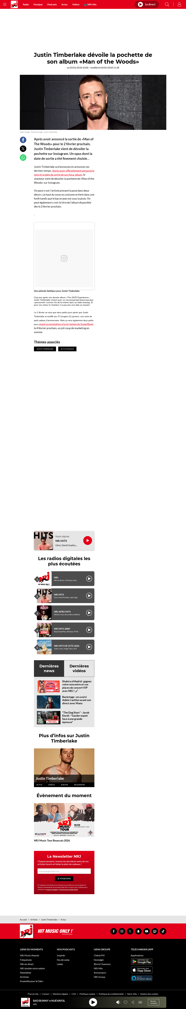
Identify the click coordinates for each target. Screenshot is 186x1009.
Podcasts (52, 4)
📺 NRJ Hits (90, 4)
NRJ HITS (61, 540)
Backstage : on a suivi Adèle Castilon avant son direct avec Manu (76, 700)
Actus (64, 4)
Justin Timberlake (50, 778)
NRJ (56, 577)
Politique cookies (87, 994)
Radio (26, 4)
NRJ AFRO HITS (62, 611)
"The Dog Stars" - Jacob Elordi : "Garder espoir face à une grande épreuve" (75, 717)
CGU (74, 994)
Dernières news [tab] (49, 668)
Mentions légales (60, 994)
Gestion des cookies (149, 994)
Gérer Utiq (132, 994)
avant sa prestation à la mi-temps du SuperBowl (66, 324)
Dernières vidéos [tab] (79, 668)
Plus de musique (153, 1002)
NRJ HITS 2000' (62, 628)
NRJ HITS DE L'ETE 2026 (66, 645)
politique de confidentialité (69, 889)
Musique (38, 4)
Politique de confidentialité (111, 994)
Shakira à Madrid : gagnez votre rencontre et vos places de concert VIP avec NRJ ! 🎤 (76, 686)
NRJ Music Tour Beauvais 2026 (52, 840)
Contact (45, 994)
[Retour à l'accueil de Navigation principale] (14, 4)
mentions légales (52, 889)
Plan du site (33, 994)
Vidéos (75, 4)
